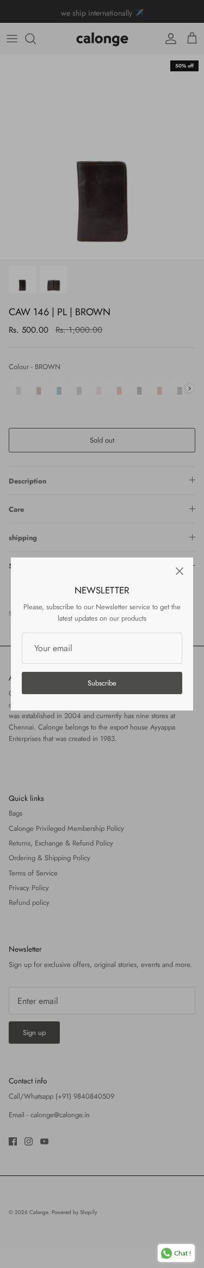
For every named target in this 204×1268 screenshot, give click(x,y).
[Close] (179, 571)
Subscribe (102, 683)
